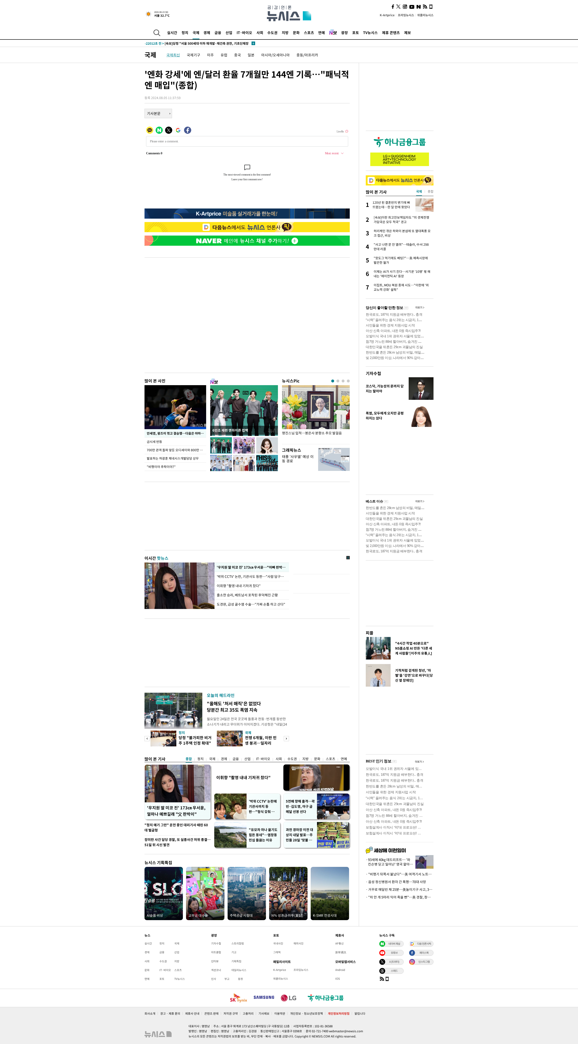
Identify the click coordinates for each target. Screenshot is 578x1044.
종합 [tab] (431, 191)
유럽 (224, 55)
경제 (206, 32)
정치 (185, 32)
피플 (369, 633)
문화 (296, 32)
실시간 (172, 32)
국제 (196, 32)
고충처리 (248, 1013)
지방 (285, 32)
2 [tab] (337, 381)
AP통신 (339, 943)
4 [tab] (348, 381)
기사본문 (154, 113)
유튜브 (394, 953)
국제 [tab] (419, 191)
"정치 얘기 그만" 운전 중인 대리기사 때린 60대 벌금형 (176, 827)
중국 (237, 55)
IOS (337, 979)
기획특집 (236, 961)
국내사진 (278, 943)
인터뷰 (215, 961)
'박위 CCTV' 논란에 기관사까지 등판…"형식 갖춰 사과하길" (263, 806)
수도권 (272, 32)
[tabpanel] (316, 413)
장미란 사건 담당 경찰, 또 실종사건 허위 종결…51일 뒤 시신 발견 (177, 842)
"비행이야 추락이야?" (161, 466)
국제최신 (173, 55)
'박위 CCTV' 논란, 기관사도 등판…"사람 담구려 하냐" (252, 576)
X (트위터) (394, 962)
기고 (233, 952)
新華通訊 (340, 952)
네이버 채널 (394, 944)
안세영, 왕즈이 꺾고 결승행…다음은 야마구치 (176, 433)
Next (286, 738)
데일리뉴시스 (238, 970)
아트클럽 (216, 952)
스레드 (394, 971)
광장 (344, 32)
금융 (217, 32)
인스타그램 (424, 962)
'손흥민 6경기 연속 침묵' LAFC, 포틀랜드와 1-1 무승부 (191, 43)
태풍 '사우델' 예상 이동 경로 (298, 458)
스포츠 (309, 32)
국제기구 (193, 55)
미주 (210, 55)
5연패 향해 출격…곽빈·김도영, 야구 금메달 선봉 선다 (300, 806)
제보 (407, 32)
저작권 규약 (231, 1013)
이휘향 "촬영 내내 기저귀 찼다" (239, 585)
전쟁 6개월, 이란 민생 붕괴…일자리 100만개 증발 (261, 743)
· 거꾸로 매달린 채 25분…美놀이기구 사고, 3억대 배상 (400, 889)
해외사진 (298, 943)
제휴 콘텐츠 (391, 32)
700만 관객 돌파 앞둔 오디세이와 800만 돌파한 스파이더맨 (176, 450)
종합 (189, 758)
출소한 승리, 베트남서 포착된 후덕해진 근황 (247, 595)
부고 (226, 979)
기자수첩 (373, 373)
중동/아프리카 (307, 55)
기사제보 (264, 1013)
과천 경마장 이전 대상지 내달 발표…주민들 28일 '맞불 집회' (299, 835)
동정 (240, 979)
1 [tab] (332, 381)
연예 (321, 32)
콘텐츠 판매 (211, 1013)
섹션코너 (216, 970)
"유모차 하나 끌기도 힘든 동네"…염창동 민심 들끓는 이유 (263, 835)
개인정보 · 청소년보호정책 (306, 1013)
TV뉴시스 (370, 32)
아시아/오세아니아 (275, 55)
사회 (259, 32)
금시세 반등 (154, 441)
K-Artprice (387, 15)
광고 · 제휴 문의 (170, 1013)
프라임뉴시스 (406, 15)
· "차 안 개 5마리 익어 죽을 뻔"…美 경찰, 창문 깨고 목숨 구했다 (400, 897)
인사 (213, 979)
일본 (251, 55)
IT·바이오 (244, 32)
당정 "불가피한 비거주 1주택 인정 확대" (195, 740)
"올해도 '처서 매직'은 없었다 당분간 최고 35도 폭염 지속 (234, 706)
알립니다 (359, 1013)
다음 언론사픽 (424, 944)
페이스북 (424, 953)
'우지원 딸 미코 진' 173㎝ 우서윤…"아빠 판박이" (252, 567)
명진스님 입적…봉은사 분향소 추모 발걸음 (312, 433)
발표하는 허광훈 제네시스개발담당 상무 (173, 458)
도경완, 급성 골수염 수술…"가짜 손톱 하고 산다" (251, 604)
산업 (229, 32)
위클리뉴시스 (425, 15)
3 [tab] (343, 381)
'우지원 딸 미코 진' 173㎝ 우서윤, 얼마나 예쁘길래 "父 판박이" (176, 811)
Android (340, 970)
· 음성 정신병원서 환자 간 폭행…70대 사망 (396, 882)
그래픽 (277, 952)
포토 (355, 32)
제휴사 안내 (192, 1013)
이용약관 (279, 1013)
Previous (147, 738)
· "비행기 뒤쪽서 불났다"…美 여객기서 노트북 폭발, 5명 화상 (400, 874)
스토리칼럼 (237, 943)
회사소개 (149, 1013)
